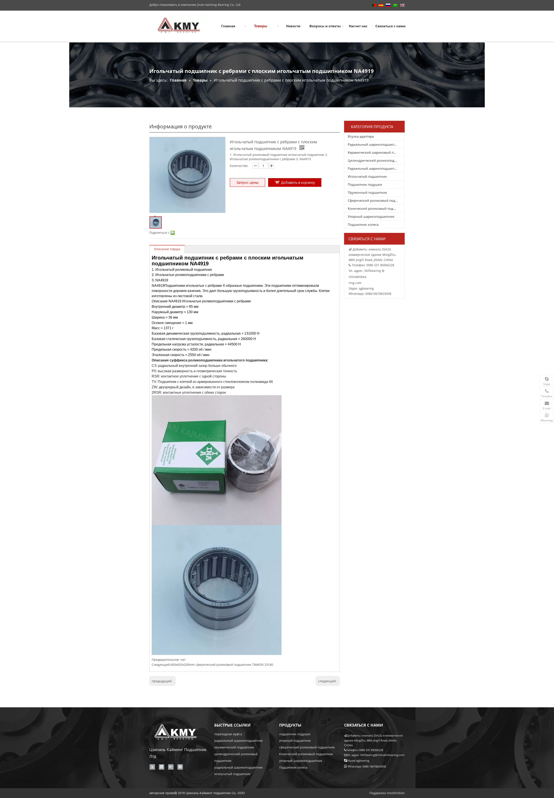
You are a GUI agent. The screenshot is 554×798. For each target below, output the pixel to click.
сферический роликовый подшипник (307, 747)
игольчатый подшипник (232, 774)
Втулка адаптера (361, 136)
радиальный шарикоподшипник (238, 740)
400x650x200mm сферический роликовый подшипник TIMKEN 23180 (222, 665)
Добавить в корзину (298, 182)
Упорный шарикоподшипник (371, 216)
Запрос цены (247, 182)
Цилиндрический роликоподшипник (376, 160)
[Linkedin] (161, 767)
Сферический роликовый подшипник (376, 200)
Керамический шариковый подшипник (376, 152)
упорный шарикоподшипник (300, 761)
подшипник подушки (294, 734)
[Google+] (171, 767)
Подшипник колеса (363, 224)
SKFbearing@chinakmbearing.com (382, 755)
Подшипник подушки (365, 184)
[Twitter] (152, 767)
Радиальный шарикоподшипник (374, 144)
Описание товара (167, 249)
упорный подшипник (295, 740)
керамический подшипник (234, 747)
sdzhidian (397, 793)
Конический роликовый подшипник (376, 208)
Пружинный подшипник (367, 192)
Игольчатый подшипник (367, 176)
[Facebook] (180, 767)
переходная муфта (228, 734)
